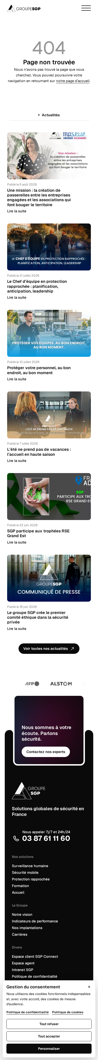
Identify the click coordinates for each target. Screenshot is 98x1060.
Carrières (19, 934)
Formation (20, 885)
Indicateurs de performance (35, 921)
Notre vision (22, 914)
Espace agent (23, 963)
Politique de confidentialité (34, 976)
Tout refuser (49, 1024)
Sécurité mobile (25, 872)
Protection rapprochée (31, 879)
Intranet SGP (22, 969)
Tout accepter (49, 1036)
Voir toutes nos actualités (45, 648)
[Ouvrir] (86, 8)
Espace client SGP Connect (35, 956)
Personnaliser (49, 1048)
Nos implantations (27, 927)
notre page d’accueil (72, 81)
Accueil (18, 892)
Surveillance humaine (30, 866)
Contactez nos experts (45, 751)
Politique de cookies (67, 1012)
